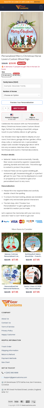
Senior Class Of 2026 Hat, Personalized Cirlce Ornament (32, 287)
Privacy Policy (7, 330)
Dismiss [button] (37, 2)
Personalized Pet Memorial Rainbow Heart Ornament (11, 287)
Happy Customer (8, 334)
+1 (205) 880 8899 (11, 373)
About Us (5, 319)
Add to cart (19, 108)
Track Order (6, 346)
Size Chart (6, 362)
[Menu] (3, 7)
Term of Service (8, 327)
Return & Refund (8, 354)
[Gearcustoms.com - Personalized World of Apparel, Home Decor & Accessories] (22, 7)
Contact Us (6, 323)
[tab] (22, 82)
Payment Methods (9, 358)
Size (3, 72)
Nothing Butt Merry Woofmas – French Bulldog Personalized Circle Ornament (32, 255)
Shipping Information (10, 350)
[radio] (6, 75)
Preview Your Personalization (22, 102)
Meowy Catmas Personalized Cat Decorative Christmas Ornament (11, 255)
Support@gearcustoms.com (15, 377)
